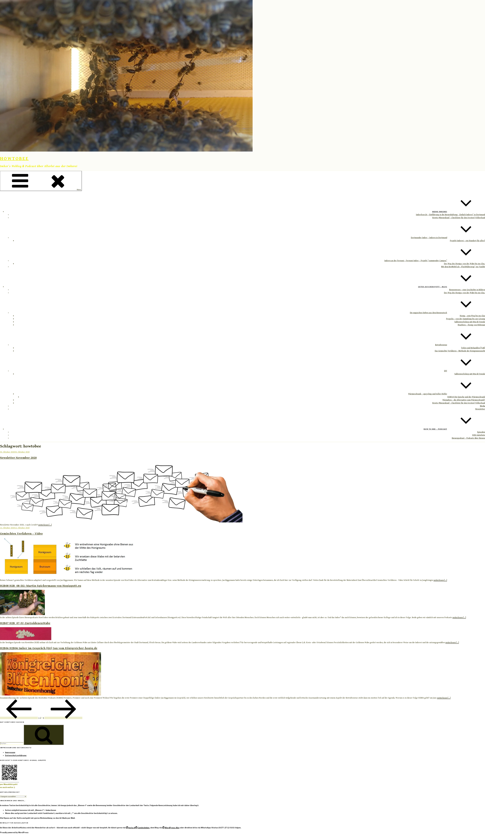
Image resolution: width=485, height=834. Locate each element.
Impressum (10, 752)
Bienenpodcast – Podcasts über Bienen (468, 438)
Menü (79, 190)
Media (482, 406)
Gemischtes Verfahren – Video (21, 533)
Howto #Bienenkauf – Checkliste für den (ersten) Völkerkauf (458, 218)
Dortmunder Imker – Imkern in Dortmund (429, 237)
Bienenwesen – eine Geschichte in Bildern (467, 290)
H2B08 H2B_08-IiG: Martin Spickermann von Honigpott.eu (40, 586)
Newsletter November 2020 (18, 457)
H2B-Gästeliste (478, 435)
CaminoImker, (144, 828)
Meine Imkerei (439, 211)
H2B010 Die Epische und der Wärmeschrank (466, 397)
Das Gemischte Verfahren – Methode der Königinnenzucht (460, 351)
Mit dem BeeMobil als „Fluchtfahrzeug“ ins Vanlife (463, 267)
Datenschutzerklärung (16, 755)
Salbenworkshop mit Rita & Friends (469, 322)
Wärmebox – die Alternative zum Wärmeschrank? (463, 400)
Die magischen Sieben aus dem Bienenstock (428, 313)
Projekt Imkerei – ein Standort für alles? (467, 241)
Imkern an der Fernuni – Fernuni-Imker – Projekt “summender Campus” (415, 261)
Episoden (481, 432)
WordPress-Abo (172, 828)
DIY (445, 371)
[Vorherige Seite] (19, 718)
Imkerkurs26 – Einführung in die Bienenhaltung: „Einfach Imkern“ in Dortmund (450, 214)
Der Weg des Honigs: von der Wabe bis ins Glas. (464, 264)
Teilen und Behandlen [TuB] (473, 348)
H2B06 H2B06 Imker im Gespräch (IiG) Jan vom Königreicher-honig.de (48, 648)
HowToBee (14, 158)
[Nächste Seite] (63, 718)
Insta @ (131, 828)
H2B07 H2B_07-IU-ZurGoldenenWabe (25, 623)
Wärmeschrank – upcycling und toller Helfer (427, 394)
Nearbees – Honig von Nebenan (471, 325)
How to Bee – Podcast (435, 429)
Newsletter (480, 409)
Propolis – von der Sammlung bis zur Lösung (465, 319)
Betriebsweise (441, 345)
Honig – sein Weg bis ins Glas (472, 316)
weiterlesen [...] (45, 525)
